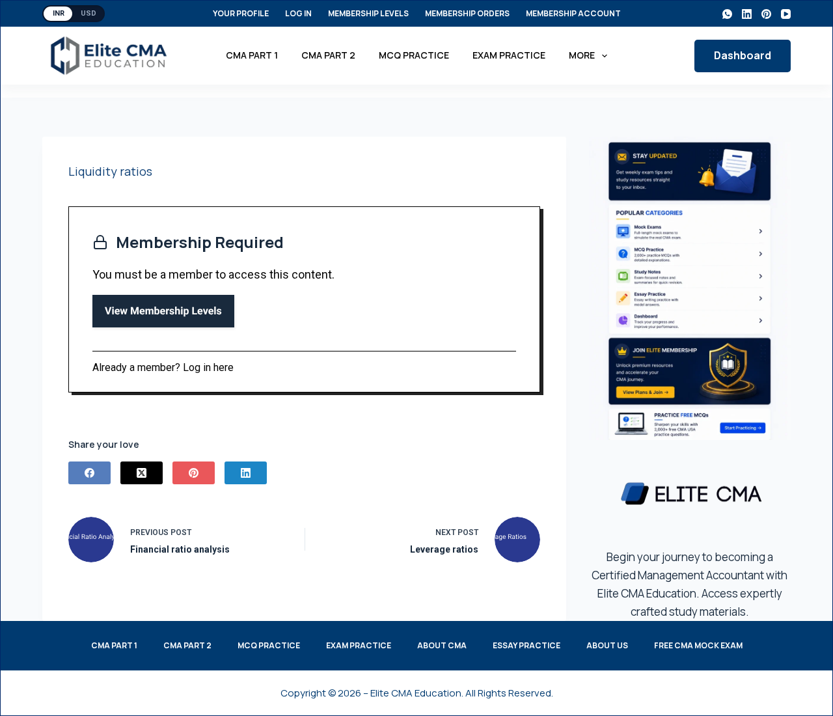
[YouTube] (786, 14)
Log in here (208, 367)
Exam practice (508, 55)
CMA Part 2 (328, 55)
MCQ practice (414, 55)
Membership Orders (467, 13)
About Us (607, 645)
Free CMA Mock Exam (698, 645)
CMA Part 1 (252, 55)
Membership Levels (368, 13)
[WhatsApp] (727, 14)
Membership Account (573, 13)
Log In (298, 13)
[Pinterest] (766, 14)
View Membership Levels (163, 311)
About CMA (442, 645)
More (582, 55)
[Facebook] (89, 472)
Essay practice (526, 645)
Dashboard (742, 55)
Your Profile (241, 13)
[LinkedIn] (747, 14)
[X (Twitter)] (141, 472)
